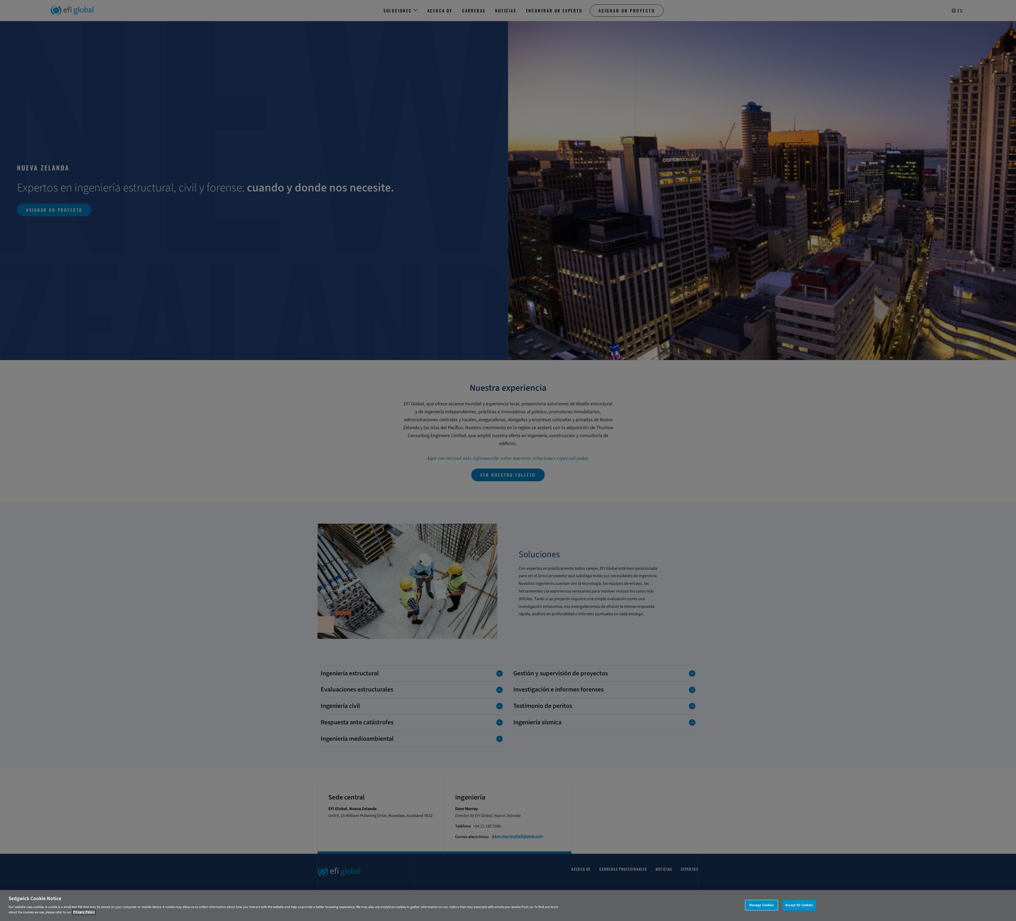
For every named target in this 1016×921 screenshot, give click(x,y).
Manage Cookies (761, 904)
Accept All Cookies (799, 904)
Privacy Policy (84, 912)
